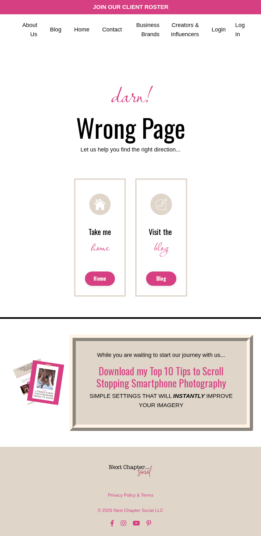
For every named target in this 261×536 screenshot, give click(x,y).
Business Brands (147, 29)
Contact (112, 29)
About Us (29, 29)
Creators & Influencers (185, 29)
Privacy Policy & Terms (130, 495)
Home (81, 29)
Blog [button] (161, 278)
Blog (55, 29)
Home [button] (100, 278)
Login (219, 29)
